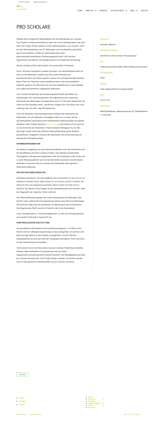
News (132, 11)
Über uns (90, 11)
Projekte (103, 11)
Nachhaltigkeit (117, 11)
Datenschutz (35, 414)
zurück (22, 374)
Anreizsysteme (52, 124)
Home (80, 11)
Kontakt (144, 11)
